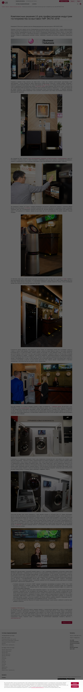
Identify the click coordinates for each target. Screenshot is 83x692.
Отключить (75, 686)
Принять (75, 683)
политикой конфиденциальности (37, 687)
